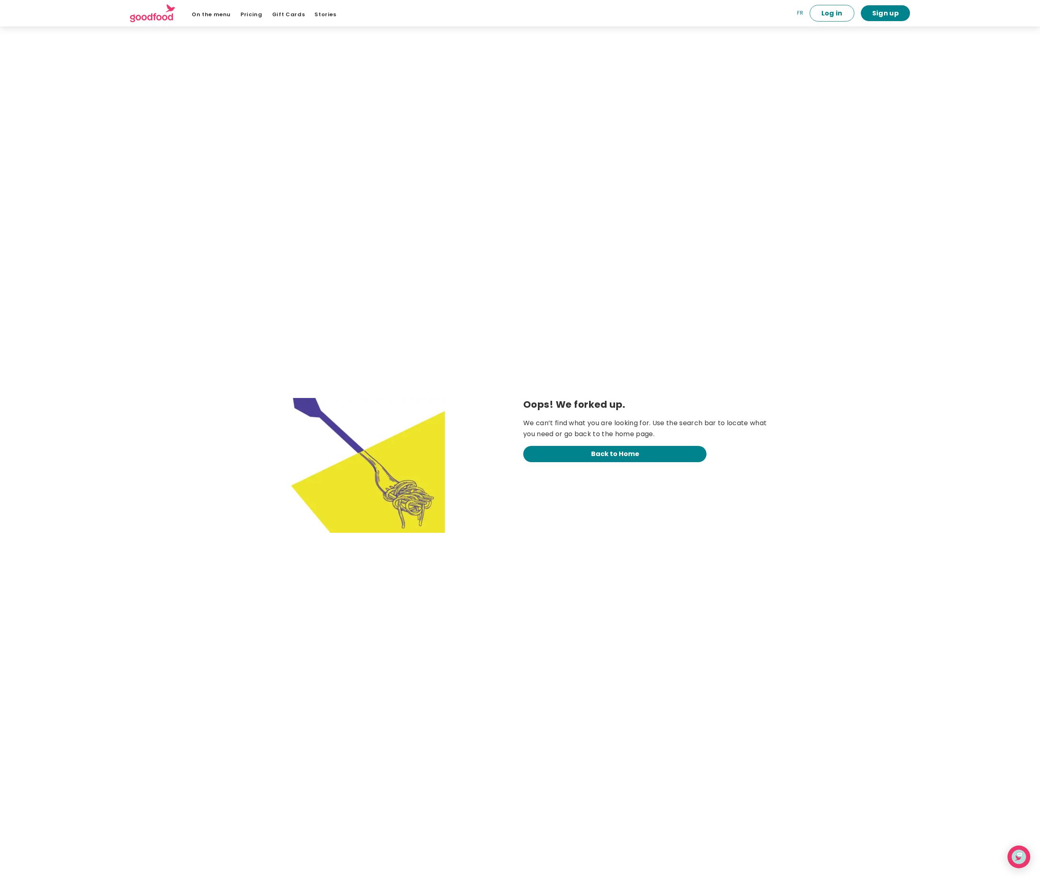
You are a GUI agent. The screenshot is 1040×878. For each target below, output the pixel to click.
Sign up (885, 13)
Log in (832, 13)
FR (800, 13)
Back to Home (615, 453)
